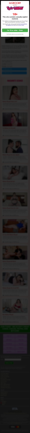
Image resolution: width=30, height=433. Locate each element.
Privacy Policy (21, 25)
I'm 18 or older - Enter (15, 30)
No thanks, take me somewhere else (15, 34)
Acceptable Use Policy (11, 25)
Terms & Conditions (22, 24)
